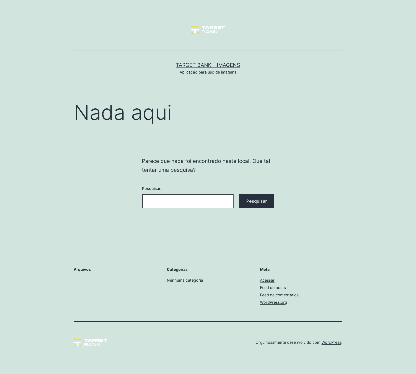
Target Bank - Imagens (208, 65)
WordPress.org (273, 302)
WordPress (331, 342)
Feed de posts (273, 287)
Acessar (267, 280)
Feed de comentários (279, 295)
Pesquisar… (153, 188)
